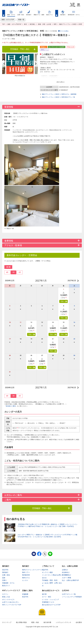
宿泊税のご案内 (11, 406)
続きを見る (60, 82)
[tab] (7, 272)
